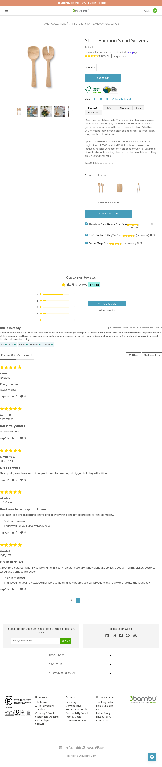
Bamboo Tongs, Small (99, 243)
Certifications (73, 706)
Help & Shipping (104, 706)
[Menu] (7, 11)
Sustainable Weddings (47, 716)
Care (138, 107)
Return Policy (103, 713)
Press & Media (73, 716)
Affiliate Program (44, 706)
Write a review (107, 303)
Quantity (90, 67)
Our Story (71, 702)
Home (46, 23)
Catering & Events (45, 713)
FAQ (98, 709)
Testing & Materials (76, 709)
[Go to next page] (89, 600)
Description (94, 107)
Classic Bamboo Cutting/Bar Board (105, 235)
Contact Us (102, 720)
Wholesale (41, 702)
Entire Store (76, 23)
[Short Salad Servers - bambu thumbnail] (19, 111)
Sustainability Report (77, 713)
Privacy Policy (103, 716)
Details (110, 107)
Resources (57, 655)
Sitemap (40, 723)
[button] (92, 56)
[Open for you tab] (152, 757)
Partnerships (42, 720)
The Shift (40, 709)
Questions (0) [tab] (25, 355)
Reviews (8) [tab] (8, 355)
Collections (58, 23)
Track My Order (104, 702)
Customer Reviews (76, 720)
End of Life (93, 112)
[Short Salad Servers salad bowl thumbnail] (59, 111)
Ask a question (107, 310)
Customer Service (62, 673)
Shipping (124, 107)
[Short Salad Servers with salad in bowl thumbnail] (46, 111)
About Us (55, 664)
